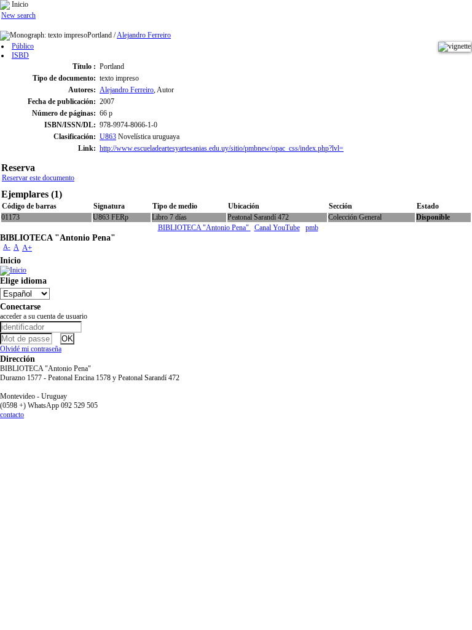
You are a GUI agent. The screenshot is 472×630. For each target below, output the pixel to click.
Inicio (19, 4)
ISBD (20, 55)
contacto (12, 414)
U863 (108, 136)
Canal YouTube (277, 227)
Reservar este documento (38, 177)
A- (6, 246)
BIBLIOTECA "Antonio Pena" (204, 227)
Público (23, 46)
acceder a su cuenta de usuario (43, 316)
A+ (27, 247)
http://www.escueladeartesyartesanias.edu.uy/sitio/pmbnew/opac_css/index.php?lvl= (222, 148)
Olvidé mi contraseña (30, 349)
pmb (311, 227)
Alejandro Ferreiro (144, 35)
